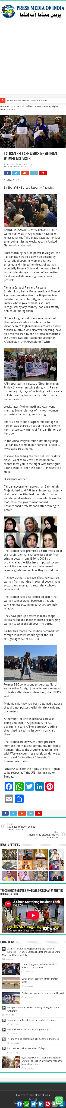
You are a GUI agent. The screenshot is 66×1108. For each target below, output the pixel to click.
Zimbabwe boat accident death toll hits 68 (27, 100)
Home (5, 106)
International (17, 106)
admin (10, 164)
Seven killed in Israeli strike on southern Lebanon (31, 1020)
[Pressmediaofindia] (33, 11)
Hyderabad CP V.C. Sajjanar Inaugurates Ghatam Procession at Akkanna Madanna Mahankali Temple (41, 1060)
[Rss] (30, 1099)
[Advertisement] (33, 61)
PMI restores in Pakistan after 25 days (26, 1048)
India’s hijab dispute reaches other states (44, 835)
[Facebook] (33, 1099)
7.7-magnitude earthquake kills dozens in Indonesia (33, 1039)
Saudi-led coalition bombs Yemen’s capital (21, 827)
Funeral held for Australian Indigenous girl (28, 1029)
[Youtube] (36, 1099)
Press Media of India (39, 1095)
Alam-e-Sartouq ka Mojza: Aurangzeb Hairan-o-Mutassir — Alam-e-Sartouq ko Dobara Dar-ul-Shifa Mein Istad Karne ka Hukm (31, 951)
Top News (24, 167)
